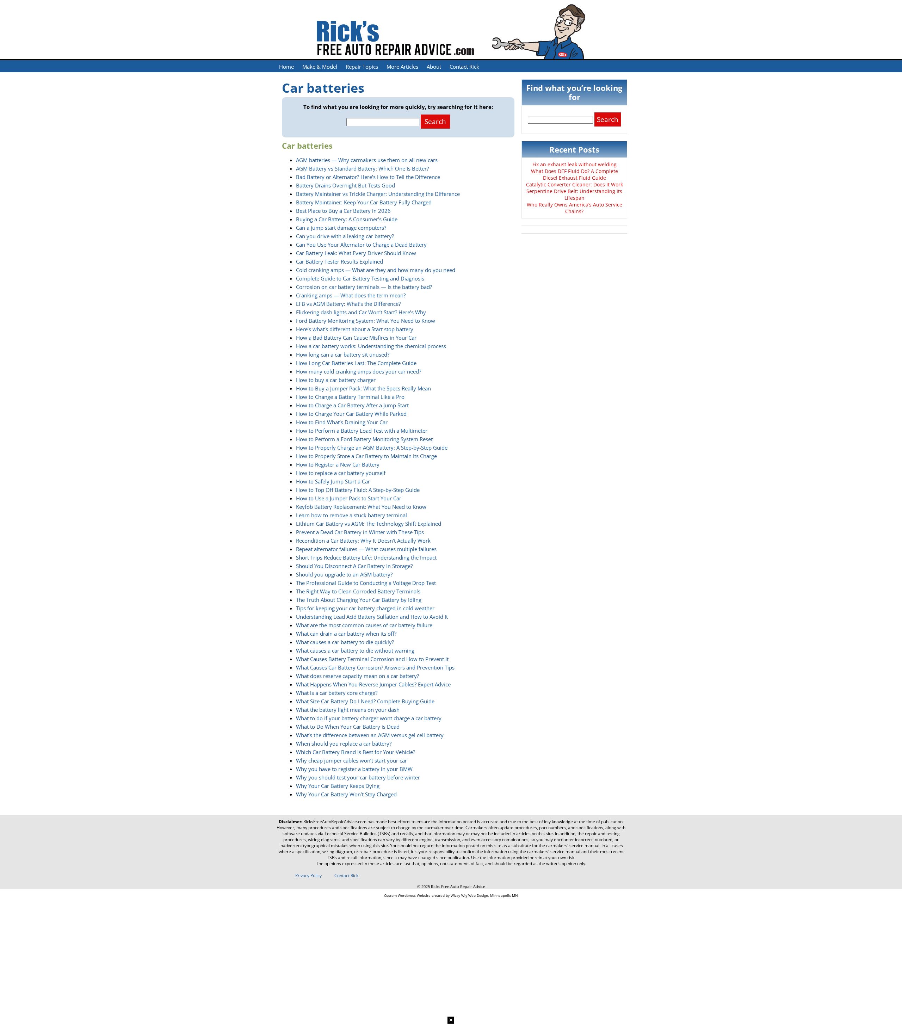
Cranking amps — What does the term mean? (351, 295)
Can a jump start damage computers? (341, 227)
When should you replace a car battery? (343, 743)
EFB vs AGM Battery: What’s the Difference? (348, 303)
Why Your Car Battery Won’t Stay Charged (346, 794)
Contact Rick (464, 66)
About (434, 66)
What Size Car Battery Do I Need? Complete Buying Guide (365, 701)
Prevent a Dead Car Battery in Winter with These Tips (360, 532)
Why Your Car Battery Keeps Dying (337, 785)
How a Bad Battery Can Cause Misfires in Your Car (356, 337)
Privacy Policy (308, 875)
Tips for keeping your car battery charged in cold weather (365, 608)
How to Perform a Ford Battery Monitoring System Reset (364, 439)
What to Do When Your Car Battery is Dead (348, 726)
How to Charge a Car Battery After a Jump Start (352, 405)
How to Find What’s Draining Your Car (342, 422)
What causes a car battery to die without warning (355, 650)
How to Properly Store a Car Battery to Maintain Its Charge (366, 455)
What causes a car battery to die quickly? (345, 642)
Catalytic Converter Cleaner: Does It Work (574, 184)
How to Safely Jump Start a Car (333, 481)
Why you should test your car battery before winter (358, 777)
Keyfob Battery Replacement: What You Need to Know (361, 506)
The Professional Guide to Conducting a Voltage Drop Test (366, 582)
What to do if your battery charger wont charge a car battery (368, 718)
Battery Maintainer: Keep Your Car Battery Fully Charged (364, 202)
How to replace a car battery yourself (340, 472)
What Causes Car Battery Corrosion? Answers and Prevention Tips (375, 667)
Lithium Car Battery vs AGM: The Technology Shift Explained (368, 523)
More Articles (402, 66)
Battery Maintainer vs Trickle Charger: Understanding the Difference (378, 193)
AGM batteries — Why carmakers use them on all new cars (367, 160)
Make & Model (319, 66)
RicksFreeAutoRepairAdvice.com (334, 822)
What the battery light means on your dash (348, 709)
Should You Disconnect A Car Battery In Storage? (354, 565)
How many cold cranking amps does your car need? (358, 371)
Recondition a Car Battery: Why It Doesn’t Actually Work (363, 540)
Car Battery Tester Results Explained (339, 261)
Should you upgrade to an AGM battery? (344, 574)
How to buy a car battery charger (336, 379)
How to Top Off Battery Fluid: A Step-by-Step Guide (358, 489)
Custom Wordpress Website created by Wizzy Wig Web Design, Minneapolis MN (451, 895)
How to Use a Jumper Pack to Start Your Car (348, 498)
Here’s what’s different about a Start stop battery (354, 329)
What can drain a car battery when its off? (346, 633)
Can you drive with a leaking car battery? (345, 236)
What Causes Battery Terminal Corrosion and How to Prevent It (372, 658)
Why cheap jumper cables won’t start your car (351, 760)
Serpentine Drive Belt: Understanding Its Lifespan (574, 194)
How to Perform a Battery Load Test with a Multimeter (361, 430)
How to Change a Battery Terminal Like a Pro (350, 396)
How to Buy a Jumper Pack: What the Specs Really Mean (363, 388)
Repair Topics (362, 66)
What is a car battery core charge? (336, 692)
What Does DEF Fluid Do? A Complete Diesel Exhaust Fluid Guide (574, 174)
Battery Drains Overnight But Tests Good (345, 185)
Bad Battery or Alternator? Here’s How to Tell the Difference (368, 176)
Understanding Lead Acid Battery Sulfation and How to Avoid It (372, 616)
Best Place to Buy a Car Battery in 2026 (343, 210)
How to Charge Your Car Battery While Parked (351, 413)
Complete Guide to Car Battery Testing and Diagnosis (360, 278)
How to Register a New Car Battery (337, 464)
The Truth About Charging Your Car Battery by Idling (358, 599)
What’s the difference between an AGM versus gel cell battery (370, 735)
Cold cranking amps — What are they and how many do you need (375, 269)
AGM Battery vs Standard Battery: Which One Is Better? (362, 168)
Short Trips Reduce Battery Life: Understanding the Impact (366, 557)
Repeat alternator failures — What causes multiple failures (366, 549)
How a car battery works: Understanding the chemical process (371, 346)
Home (286, 66)
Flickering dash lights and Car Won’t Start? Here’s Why (361, 312)
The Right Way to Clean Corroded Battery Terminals (358, 591)
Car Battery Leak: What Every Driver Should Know (356, 253)
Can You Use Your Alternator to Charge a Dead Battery (361, 244)
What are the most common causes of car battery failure (364, 625)
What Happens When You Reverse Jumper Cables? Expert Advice (373, 684)
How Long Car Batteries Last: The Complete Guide (356, 362)
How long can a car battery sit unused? (342, 354)
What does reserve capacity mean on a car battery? (357, 675)
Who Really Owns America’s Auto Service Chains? (574, 208)
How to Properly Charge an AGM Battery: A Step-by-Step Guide (371, 447)
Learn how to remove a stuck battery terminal (351, 515)
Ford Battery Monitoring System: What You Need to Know (365, 320)
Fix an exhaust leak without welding (574, 164)
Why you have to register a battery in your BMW (354, 768)
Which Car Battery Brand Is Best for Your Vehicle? (355, 751)
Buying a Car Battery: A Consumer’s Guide (346, 219)
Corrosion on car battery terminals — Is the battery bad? (364, 286)
